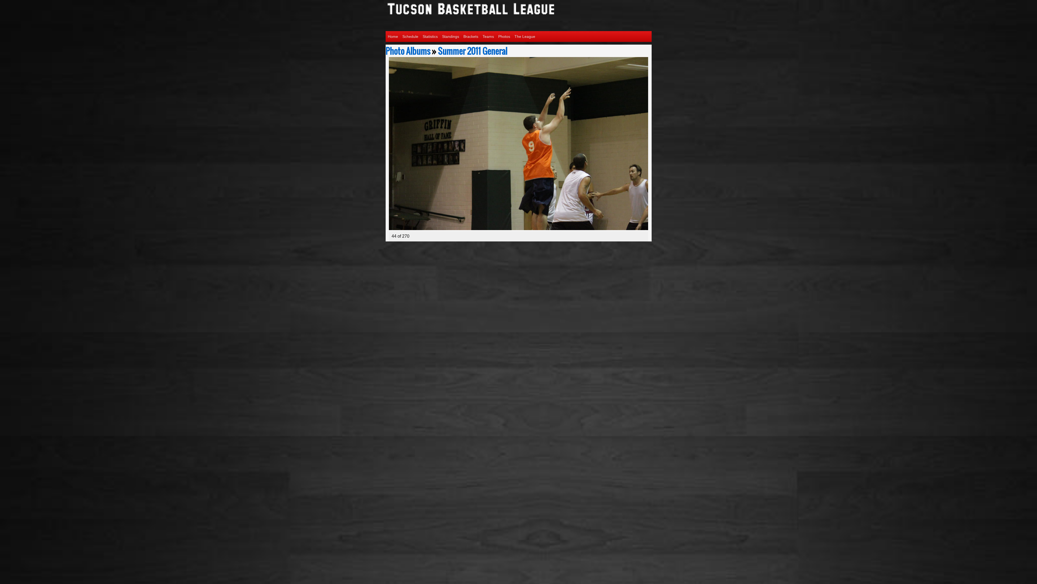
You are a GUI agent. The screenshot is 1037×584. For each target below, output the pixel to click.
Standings (450, 36)
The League (524, 36)
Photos (504, 36)
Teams (488, 36)
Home (393, 36)
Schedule (410, 36)
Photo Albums (408, 51)
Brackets (470, 36)
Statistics (430, 36)
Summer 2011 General (472, 51)
